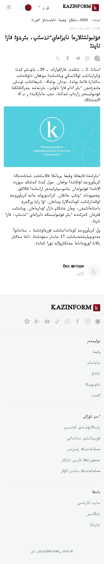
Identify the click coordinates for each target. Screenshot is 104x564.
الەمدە (95, 396)
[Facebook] (68, 59)
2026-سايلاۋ (78, 20)
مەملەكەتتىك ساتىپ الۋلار (80, 472)
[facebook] (77, 321)
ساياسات (93, 363)
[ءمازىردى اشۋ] (9, 7)
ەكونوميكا (92, 385)
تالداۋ (96, 374)
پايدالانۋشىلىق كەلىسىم (82, 428)
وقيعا (62, 20)
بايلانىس (93, 514)
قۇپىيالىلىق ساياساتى (83, 439)
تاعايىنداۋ (49, 20)
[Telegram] (77, 59)
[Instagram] (97, 59)
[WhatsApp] (87, 59)
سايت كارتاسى (88, 503)
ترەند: (96, 21)
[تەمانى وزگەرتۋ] (25, 8)
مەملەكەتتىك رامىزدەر (83, 450)
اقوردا (36, 20)
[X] (58, 59)
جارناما (95, 525)
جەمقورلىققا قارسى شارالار (80, 461)
